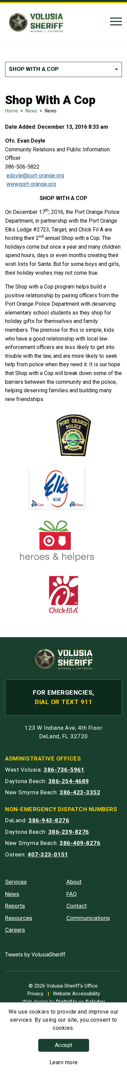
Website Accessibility (76, 994)
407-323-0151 (47, 854)
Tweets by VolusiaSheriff (35, 954)
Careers (15, 929)
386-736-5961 (64, 769)
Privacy (35, 994)
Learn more (63, 1062)
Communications (88, 918)
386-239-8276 (68, 831)
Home (11, 111)
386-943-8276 (48, 820)
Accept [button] (63, 1045)
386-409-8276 (80, 843)
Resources (18, 918)
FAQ (71, 894)
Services (16, 881)
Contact (76, 905)
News (31, 111)
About (74, 881)
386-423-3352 (80, 792)
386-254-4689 (68, 781)
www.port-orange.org (31, 184)
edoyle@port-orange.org (35, 175)
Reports (15, 905)
